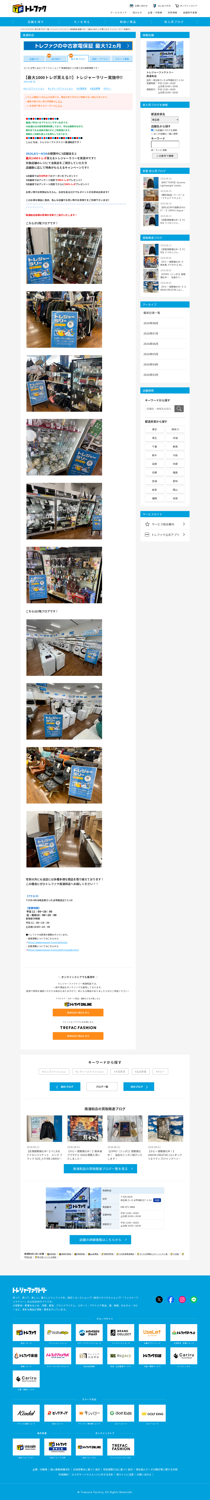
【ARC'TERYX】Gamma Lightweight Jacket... (172, 184)
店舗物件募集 (190, 12)
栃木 (154, 455)
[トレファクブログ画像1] (64, 283)
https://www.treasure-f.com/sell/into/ (47, 942)
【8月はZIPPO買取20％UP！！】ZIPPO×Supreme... (172, 209)
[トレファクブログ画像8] (64, 739)
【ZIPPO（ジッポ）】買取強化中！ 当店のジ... (172, 276)
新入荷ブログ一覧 (42, 29)
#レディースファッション (60, 88)
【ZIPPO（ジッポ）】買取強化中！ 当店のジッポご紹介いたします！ (124, 1154)
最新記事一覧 (151, 313)
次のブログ (137, 1086)
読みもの (137, 12)
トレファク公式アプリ (165, 535)
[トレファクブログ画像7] (64, 675)
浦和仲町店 (109, 1253)
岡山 (175, 489)
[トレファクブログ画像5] (64, 539)
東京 (154, 429)
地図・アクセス (100, 59)
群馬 (175, 446)
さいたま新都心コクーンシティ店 (154, 1253)
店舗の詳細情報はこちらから (100, 1239)
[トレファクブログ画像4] (64, 475)
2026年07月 (150, 333)
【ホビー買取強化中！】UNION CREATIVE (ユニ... (173, 288)
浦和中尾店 (67, 1253)
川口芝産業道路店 (127, 1253)
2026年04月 (150, 364)
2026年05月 (150, 354)
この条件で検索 (165, 156)
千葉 (154, 446)
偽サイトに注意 (125, 1474)
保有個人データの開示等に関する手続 (157, 1469)
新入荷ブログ (174, 22)
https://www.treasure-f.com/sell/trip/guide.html (53, 949)
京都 (175, 464)
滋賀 (154, 464)
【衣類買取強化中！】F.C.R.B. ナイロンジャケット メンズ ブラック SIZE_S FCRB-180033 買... (44, 1154)
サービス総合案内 (163, 524)
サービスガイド (118, 12)
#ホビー (107, 88)
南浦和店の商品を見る (78, 1012)
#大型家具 (82, 88)
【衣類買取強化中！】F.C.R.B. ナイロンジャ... (173, 221)
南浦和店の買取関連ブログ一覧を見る (100, 1168)
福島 (175, 472)
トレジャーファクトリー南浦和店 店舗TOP (68, 29)
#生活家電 (95, 88)
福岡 (154, 498)
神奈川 (175, 429)
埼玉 (154, 438)
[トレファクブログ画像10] (64, 867)
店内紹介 (56, 59)
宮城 (154, 481)
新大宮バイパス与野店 (47, 1257)
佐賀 (175, 498)
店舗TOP (34, 59)
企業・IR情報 (155, 12)
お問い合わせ (144, 1474)
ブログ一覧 (102, 1086)
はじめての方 (164, 5)
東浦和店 (81, 1253)
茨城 (175, 438)
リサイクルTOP (26, 29)
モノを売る (82, 22)
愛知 (175, 481)
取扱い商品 (128, 22)
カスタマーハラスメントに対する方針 (92, 1474)
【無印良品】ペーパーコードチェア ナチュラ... (172, 196)
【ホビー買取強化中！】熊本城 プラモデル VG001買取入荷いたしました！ (84, 1154)
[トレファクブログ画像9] (64, 803)
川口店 (176, 1253)
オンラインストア (188, 5)
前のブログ (67, 1086)
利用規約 (63, 1474)
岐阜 (154, 489)
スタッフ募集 (122, 59)
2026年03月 (150, 375)
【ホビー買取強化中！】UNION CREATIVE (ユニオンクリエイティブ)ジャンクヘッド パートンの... (165, 1154)
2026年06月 (150, 344)
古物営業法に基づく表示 (86, 1469)
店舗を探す (36, 22)
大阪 (175, 455)
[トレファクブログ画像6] (64, 603)
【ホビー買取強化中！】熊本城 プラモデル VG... (172, 263)
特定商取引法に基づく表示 (118, 1469)
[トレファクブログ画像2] (64, 347)
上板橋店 (95, 1253)
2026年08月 (150, 323)
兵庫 (154, 472)
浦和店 (53, 1253)
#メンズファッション (34, 88)
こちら (59, 101)
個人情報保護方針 (60, 1469)
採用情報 (172, 12)
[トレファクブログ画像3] (64, 411)
